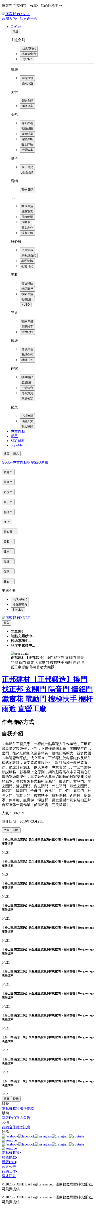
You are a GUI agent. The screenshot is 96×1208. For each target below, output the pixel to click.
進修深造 (27, 349)
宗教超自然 (28, 255)
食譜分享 (27, 106)
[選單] (3, 459)
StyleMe (26, 59)
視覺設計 (27, 299)
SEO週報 (18, 441)
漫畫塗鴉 (27, 233)
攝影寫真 (27, 211)
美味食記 (27, 100)
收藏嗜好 (27, 377)
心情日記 (27, 266)
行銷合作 (9, 1127)
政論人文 (27, 421)
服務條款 (27, 1108)
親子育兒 (27, 167)
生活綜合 (27, 387)
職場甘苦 (27, 360)
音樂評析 (27, 139)
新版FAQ (9, 1118)
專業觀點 (18, 431)
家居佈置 (27, 398)
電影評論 (27, 123)
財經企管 (27, 354)
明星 (14, 436)
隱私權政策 (11, 1108)
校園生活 (27, 294)
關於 (16, 830)
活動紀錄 (27, 332)
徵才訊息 (23, 1127)
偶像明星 (27, 133)
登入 (16, 453)
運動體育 (27, 326)
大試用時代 (28, 48)
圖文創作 (27, 227)
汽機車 (25, 222)
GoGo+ (16, 27)
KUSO (25, 304)
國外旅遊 (27, 83)
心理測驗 (27, 260)
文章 (6, 830)
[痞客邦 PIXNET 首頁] (16, 618)
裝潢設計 (27, 382)
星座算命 (27, 250)
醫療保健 (27, 321)
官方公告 (23, 1118)
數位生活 (27, 206)
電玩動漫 (27, 217)
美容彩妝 (27, 283)
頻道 (15, 31)
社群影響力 (28, 54)
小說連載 (27, 415)
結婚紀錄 (27, 172)
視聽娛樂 (27, 128)
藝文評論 (27, 144)
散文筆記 (27, 426)
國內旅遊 (27, 78)
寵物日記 (27, 189)
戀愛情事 (27, 150)
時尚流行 (27, 288)
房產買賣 (27, 393)
